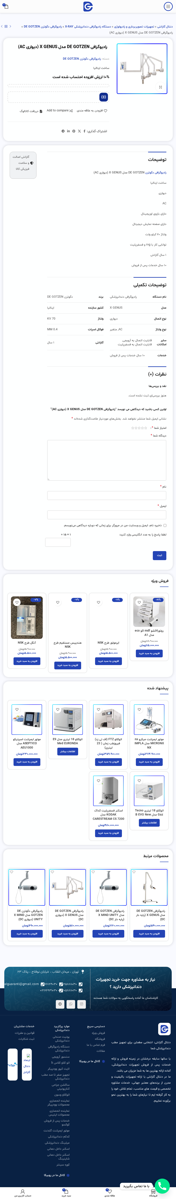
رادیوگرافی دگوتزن (155, 173)
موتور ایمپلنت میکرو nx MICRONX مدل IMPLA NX (149, 743)
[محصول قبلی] (10, 26)
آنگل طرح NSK (27, 643)
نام (163, 486)
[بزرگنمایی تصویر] (160, 87)
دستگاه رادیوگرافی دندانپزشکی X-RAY (88, 27)
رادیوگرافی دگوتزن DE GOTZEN (43, 27)
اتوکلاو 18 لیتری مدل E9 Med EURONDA (67, 741)
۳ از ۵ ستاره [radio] (139, 427)
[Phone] (162, 1186)
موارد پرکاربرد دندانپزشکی (62, 1028)
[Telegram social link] (63, 131)
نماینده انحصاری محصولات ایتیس (59, 1113)
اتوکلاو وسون (62, 1095)
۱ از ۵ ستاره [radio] (145, 427)
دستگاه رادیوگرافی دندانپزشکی (59, 1049)
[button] (149, 653)
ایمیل (162, 506)
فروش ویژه (98, 1033)
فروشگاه (100, 1039)
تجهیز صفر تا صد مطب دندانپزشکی (55, 1077)
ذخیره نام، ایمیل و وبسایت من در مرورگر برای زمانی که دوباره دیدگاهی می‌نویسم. (113, 525)
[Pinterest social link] (74, 131)
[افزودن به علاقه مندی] (139, 602)
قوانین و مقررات (24, 1033)
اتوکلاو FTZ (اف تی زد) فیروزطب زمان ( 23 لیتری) (108, 743)
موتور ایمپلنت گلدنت (57, 1131)
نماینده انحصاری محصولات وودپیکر (58, 1103)
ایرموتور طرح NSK (108, 643)
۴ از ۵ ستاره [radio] (136, 427)
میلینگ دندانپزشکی (57, 1143)
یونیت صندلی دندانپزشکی (61, 1039)
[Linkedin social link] (68, 131)
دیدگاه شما (158, 435)
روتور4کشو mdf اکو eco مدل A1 (149, 633)
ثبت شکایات (26, 1039)
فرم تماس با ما (96, 1045)
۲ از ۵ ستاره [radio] (142, 427)
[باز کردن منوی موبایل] (168, 6)
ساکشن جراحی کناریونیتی (61, 1087)
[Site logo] (88, 7)
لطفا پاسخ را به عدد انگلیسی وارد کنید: (142, 535)
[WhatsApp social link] (71, 1004)
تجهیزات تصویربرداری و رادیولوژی (134, 27)
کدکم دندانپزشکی (59, 1137)
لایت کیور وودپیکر (59, 1069)
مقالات (101, 1051)
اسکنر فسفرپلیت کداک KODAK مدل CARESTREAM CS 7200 (108, 815)
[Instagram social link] (81, 1004)
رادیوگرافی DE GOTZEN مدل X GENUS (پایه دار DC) (150, 915)
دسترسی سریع (96, 1026)
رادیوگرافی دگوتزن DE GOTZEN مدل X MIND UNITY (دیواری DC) (28, 915)
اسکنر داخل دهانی (58, 1149)
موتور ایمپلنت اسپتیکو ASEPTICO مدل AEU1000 (27, 743)
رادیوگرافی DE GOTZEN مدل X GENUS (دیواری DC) (69, 915)
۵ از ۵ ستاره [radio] (132, 427)
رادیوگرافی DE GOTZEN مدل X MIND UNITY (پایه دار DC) (110, 915)
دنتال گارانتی (165, 27)
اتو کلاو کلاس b (60, 1063)
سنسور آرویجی (61, 1057)
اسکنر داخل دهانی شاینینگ (58, 1157)
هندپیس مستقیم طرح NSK (68, 645)
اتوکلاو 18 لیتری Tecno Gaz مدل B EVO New (149, 813)
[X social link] (79, 131)
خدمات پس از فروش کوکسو (57, 1123)
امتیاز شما (159, 428)
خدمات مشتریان (24, 1026)
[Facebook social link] (84, 131)
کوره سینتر (63, 1165)
